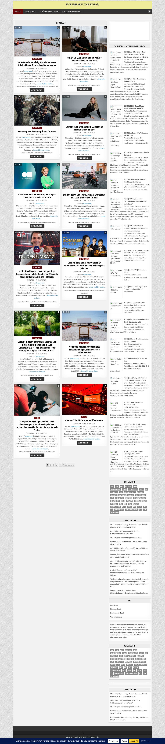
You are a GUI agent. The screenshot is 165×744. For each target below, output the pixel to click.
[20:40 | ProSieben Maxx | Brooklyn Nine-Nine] (116, 462)
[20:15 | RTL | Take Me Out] (116, 237)
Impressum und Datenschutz (71, 11)
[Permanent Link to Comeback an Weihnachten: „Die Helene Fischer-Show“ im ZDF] (84, 108)
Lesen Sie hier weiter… (45, 84)
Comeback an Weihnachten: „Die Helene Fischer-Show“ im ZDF (84, 128)
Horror (113, 495)
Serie (124, 507)
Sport (139, 507)
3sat (112, 486)
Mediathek (128, 498)
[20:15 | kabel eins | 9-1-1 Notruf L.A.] (116, 369)
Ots (118, 501)
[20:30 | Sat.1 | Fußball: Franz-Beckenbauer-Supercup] (116, 435)
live (112, 498)
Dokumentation (115, 489)
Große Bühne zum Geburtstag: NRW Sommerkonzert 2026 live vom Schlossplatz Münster (84, 265)
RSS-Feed (31, 68)
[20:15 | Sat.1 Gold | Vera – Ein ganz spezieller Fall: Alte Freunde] (116, 261)
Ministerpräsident (139, 498)
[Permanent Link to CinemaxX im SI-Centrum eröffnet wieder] (84, 399)
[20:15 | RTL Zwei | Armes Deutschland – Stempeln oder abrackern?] (116, 210)
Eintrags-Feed (115, 609)
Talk (145, 507)
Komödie (130, 495)
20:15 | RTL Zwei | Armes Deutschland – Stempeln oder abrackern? (135, 201)
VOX (140, 510)
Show (129, 507)
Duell (141, 489)
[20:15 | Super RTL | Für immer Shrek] (116, 281)
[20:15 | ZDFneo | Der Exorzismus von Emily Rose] (116, 350)
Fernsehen (38, 59)
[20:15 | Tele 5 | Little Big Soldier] (116, 297)
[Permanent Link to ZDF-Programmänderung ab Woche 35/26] (37, 110)
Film (38, 418)
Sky (134, 507)
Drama (125, 489)
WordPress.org (116, 617)
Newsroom (28, 71)
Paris (123, 501)
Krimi (137, 495)
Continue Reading (37, 90)
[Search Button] (149, 11)
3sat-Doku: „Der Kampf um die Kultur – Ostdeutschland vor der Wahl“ (84, 59)
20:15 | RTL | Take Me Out (133, 226)
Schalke (135, 504)
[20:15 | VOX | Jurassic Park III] (116, 313)
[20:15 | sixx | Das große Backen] (116, 389)
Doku (135, 486)
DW (146, 489)
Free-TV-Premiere (129, 492)
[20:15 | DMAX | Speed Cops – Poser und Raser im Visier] (116, 117)
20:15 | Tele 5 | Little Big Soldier (135, 287)
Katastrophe (122, 495)
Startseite (18, 11)
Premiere (130, 501)
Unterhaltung (119, 510)
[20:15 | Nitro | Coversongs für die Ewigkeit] (116, 163)
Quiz (120, 504)
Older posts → (68, 465)
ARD (117, 486)
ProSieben (114, 504)
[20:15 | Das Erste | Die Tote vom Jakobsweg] (116, 144)
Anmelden (114, 605)
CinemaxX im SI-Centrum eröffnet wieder (84, 420)
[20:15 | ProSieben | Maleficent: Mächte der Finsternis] (116, 190)
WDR (145, 510)
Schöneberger (115, 507)
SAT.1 (130, 504)
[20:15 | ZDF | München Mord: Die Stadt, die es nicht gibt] (116, 330)
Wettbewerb (115, 512)
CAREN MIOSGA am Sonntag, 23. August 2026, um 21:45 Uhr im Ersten (37, 196)
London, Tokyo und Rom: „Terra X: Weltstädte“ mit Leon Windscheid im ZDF (84, 196)
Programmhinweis (141, 501)
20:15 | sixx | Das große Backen (135, 378)
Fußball (140, 492)
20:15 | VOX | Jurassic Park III (135, 302)
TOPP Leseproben (30, 11)
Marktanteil (119, 498)
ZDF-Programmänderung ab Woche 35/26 (37, 131)
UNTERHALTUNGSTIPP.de (82, 4)
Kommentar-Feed (117, 613)
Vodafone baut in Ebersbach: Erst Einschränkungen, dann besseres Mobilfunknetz (84, 349)
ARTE (121, 486)
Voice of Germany (131, 510)
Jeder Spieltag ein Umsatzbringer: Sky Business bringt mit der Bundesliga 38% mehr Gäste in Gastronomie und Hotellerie (37, 274)
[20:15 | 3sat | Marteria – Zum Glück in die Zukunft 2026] (116, 63)
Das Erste (128, 486)
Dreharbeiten (133, 489)
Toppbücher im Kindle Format (48, 11)
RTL (125, 504)
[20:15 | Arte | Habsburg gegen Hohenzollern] (116, 90)
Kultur (143, 495)
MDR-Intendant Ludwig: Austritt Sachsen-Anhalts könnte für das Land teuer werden (37, 64)
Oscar (113, 501)
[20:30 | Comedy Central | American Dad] (116, 413)
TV (111, 510)
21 (60, 465)
